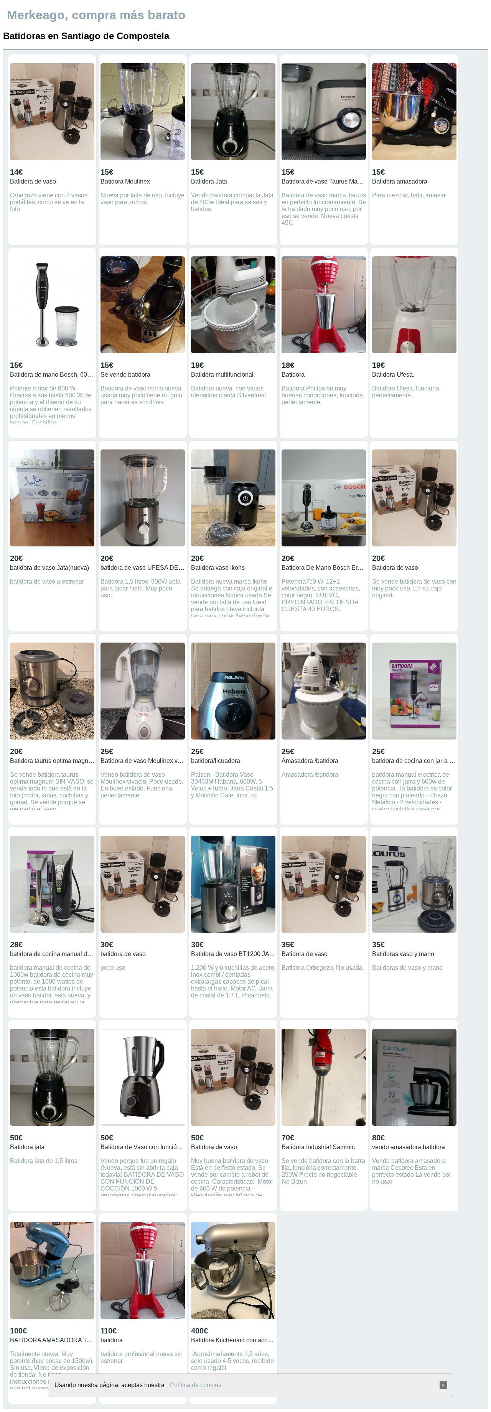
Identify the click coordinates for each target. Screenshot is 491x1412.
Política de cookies (195, 1385)
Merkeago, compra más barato (96, 15)
